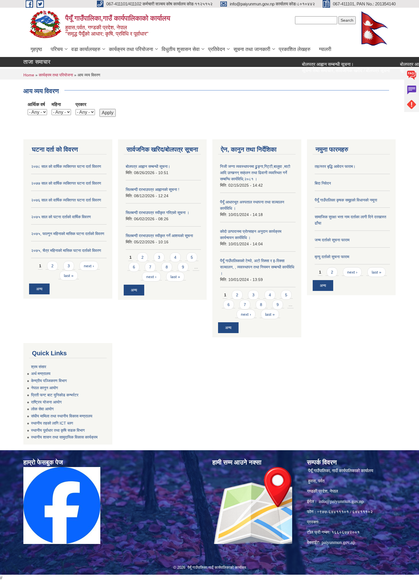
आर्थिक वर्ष (36, 104)
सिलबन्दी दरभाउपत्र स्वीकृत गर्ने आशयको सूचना (159, 235)
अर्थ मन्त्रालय (40, 373)
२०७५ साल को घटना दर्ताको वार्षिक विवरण (61, 217)
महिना (56, 104)
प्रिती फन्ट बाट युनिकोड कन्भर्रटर (54, 395)
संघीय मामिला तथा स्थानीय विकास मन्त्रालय (61, 416)
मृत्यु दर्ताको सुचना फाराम (332, 256)
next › (89, 266)
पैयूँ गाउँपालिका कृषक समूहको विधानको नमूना (346, 200)
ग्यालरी (325, 49)
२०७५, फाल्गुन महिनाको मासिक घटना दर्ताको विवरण (67, 233)
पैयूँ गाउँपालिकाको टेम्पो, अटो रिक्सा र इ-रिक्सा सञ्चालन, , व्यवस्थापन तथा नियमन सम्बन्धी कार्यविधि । (257, 267)
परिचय (57, 49)
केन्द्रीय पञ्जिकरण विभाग (49, 380)
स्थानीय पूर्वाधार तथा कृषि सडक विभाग (58, 430)
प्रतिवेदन (216, 49)
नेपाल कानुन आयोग (44, 388)
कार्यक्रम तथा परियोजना (131, 49)
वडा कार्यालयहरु (85, 49)
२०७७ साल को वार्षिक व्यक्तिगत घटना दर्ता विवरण (66, 183)
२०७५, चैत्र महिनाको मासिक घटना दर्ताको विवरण (66, 250)
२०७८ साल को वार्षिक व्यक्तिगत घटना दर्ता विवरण (66, 166)
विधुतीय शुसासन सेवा (181, 49)
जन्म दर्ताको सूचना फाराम (332, 240)
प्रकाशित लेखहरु (294, 49)
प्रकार (81, 104)
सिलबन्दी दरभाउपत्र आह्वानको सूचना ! (152, 189)
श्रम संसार (38, 366)
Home (28, 75)
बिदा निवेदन (323, 183)
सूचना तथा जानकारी (251, 49)
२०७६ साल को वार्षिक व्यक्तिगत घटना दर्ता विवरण (66, 200)
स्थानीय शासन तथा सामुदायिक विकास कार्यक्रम (64, 437)
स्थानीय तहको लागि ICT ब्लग (52, 423)
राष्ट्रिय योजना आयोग (46, 402)
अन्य (39, 289)
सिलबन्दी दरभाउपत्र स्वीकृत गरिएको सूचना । (157, 212)
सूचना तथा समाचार (306, 70)
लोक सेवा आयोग (42, 409)
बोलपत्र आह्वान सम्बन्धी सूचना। (316, 64)
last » (69, 275)
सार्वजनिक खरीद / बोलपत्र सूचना (351, 70)
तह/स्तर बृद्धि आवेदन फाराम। (335, 166)
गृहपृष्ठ (36, 49)
